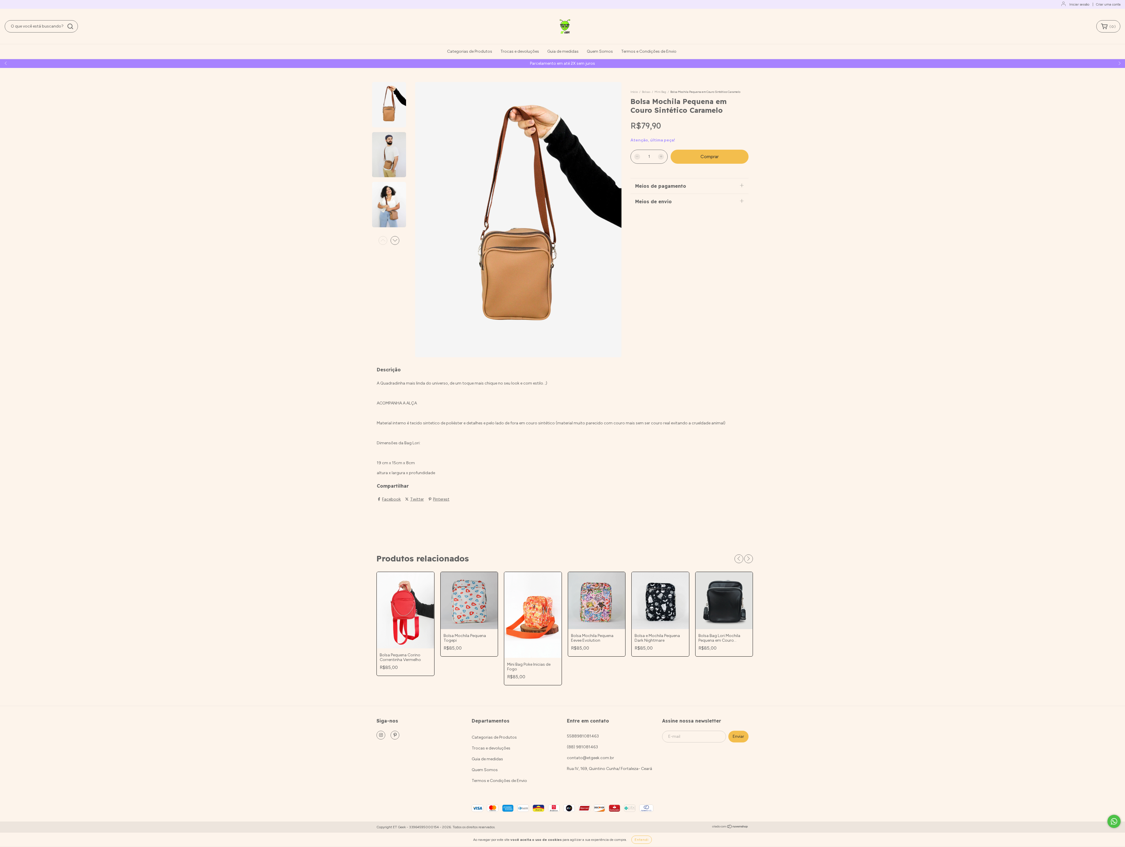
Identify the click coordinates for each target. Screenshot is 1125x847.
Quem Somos (600, 51)
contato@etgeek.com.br (590, 757)
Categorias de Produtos (469, 51)
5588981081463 (583, 736)
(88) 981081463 (582, 746)
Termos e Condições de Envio (648, 51)
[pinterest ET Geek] (395, 735)
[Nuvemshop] (730, 827)
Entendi (642, 840)
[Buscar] (70, 26)
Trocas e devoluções (519, 51)
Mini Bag (660, 92)
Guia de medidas (563, 51)
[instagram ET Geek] (380, 735)
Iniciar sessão (1079, 4)
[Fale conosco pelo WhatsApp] (1114, 821)
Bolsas (646, 92)
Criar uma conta (1108, 4)
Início (634, 92)
